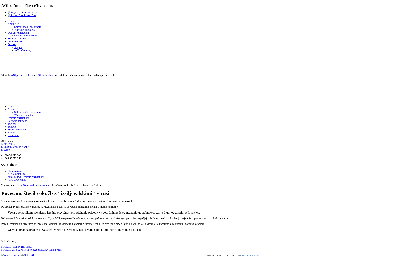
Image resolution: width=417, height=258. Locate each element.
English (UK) (31, 12)
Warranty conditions (24, 29)
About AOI (14, 23)
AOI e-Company (23, 50)
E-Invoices (13, 132)
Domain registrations (18, 32)
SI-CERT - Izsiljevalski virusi (16, 246)
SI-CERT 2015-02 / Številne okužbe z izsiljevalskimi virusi (31, 249)
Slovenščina (29, 15)
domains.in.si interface (25, 35)
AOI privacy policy (21, 75)
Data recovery (15, 41)
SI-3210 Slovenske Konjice (15, 146)
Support (18, 47)
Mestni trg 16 (8, 144)
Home (11, 21)
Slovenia (5, 149)
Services (12, 44)
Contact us (13, 135)
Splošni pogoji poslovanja (27, 26)
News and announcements (36, 185)
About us (12, 109)
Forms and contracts (18, 129)
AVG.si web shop (17, 179)
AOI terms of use (45, 75)
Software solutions (17, 38)
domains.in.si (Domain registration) (26, 176)
